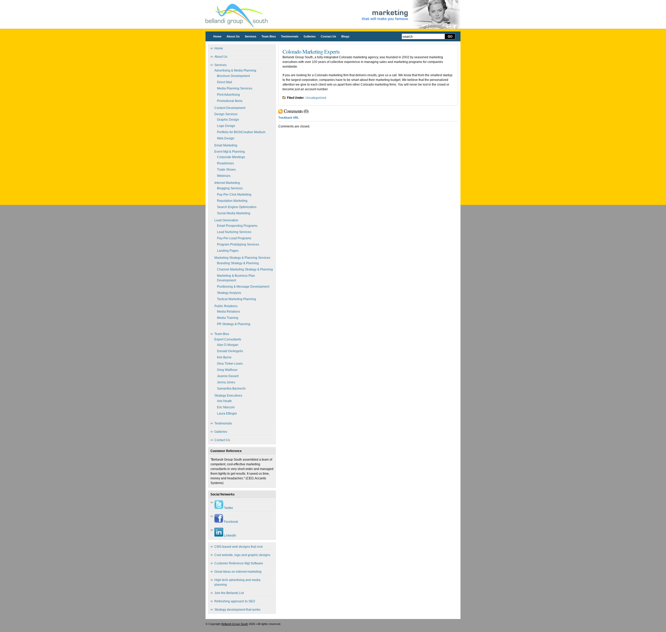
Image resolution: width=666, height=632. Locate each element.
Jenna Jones (226, 382)
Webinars (223, 176)
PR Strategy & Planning (233, 324)
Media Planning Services (234, 88)
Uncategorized (315, 98)
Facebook (230, 522)
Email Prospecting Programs (237, 226)
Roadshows (225, 163)
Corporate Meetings (231, 157)
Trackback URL (288, 117)
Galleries (310, 36)
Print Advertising (228, 94)
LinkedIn (229, 535)
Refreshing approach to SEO (234, 601)
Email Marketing (225, 145)
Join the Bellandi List (229, 593)
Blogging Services (230, 188)
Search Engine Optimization (237, 207)
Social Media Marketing (233, 213)
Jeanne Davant (228, 376)
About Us (233, 36)
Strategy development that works (237, 609)
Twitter (228, 508)
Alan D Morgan (227, 345)
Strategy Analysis (229, 293)
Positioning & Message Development (243, 286)
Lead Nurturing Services (234, 232)
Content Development (229, 108)
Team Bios (268, 36)
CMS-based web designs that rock (238, 547)
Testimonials (289, 36)
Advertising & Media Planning (235, 70)
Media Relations (228, 311)
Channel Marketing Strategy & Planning (245, 269)
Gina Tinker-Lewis (230, 363)
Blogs (345, 36)
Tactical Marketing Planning (236, 299)
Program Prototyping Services (238, 244)
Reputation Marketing (232, 201)
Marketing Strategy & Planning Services (242, 258)
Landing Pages (228, 251)
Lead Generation (226, 220)
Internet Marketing (227, 183)
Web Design (225, 138)
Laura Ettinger (227, 413)
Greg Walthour (227, 370)
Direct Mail (224, 82)
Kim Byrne (224, 357)
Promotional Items (229, 101)
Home (217, 36)
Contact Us (328, 36)
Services (250, 36)
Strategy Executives (228, 395)
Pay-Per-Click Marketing (234, 194)
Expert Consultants (227, 339)
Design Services (226, 114)
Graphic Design (228, 119)
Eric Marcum (226, 407)
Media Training (227, 318)
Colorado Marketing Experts (311, 51)
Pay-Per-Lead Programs (234, 238)
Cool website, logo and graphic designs (242, 555)
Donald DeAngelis (230, 351)
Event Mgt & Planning (229, 151)
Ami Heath (224, 401)
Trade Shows (226, 169)
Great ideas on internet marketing (237, 571)
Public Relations (226, 306)
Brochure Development (233, 76)
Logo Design (226, 126)
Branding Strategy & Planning (238, 263)
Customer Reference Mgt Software (238, 563)
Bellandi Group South (234, 623)
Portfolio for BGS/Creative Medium (241, 132)
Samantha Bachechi (231, 388)
